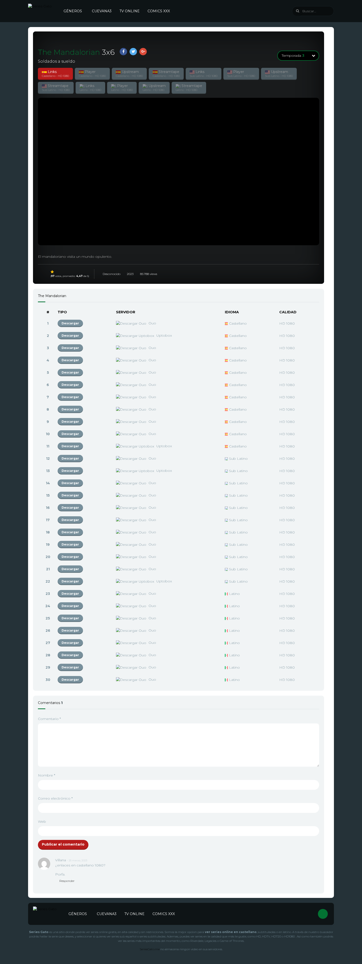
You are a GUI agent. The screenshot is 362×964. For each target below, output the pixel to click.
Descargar (70, 323)
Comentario (49, 719)
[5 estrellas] (52, 272)
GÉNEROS (73, 11)
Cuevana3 (102, 11)
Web (42, 821)
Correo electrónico (55, 798)
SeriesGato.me (150, 949)
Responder (67, 881)
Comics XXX (159, 11)
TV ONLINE (129, 11)
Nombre (46, 775)
